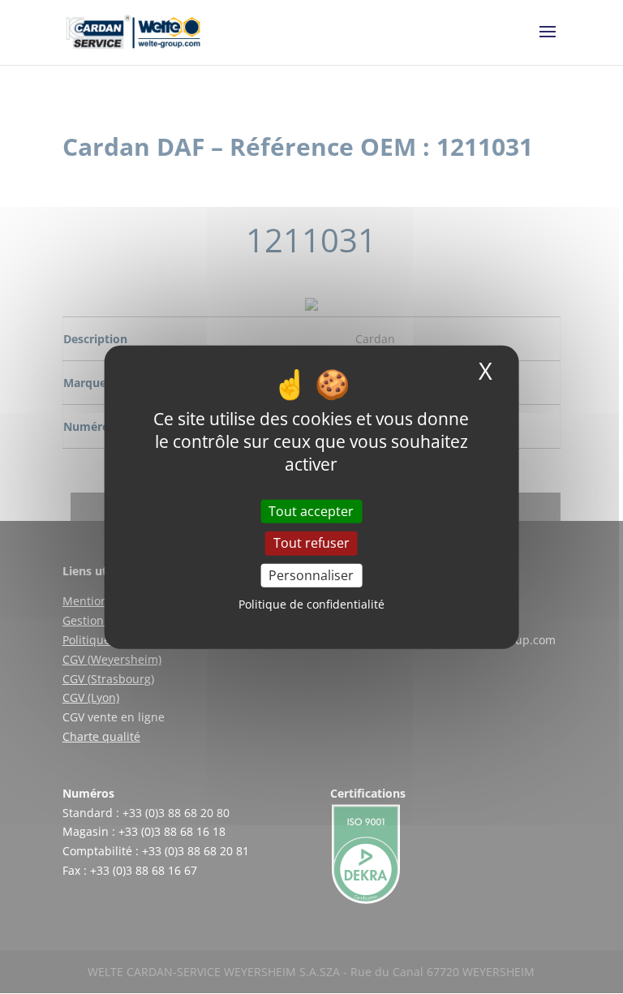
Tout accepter (311, 511)
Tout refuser (311, 543)
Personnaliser (311, 574)
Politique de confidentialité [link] (311, 604)
